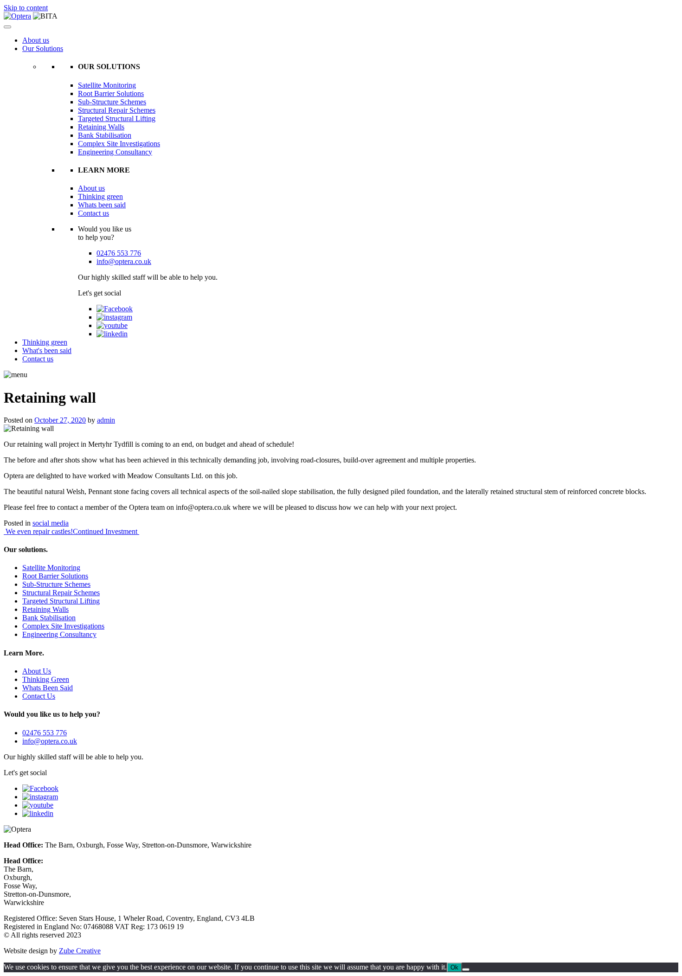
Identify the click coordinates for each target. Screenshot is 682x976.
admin (106, 420)
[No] (466, 969)
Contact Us (38, 696)
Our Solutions (42, 48)
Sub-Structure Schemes (112, 102)
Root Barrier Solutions (111, 93)
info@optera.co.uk (124, 261)
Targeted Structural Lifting (116, 118)
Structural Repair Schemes (116, 110)
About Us (36, 671)
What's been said (46, 350)
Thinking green (100, 196)
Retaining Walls (101, 127)
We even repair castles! (38, 531)
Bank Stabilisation (104, 135)
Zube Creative (80, 951)
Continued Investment (106, 531)
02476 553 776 (119, 253)
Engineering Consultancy (115, 152)
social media (50, 523)
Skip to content (26, 8)
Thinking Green (45, 679)
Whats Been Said (47, 688)
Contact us (93, 213)
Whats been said (102, 205)
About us (35, 40)
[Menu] (7, 27)
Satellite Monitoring (107, 85)
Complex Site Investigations (119, 144)
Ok (454, 967)
